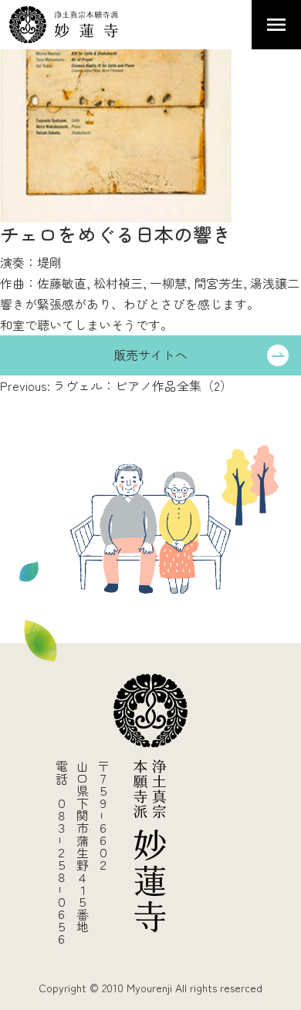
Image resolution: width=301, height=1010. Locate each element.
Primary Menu (276, 24)
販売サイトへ (150, 354)
